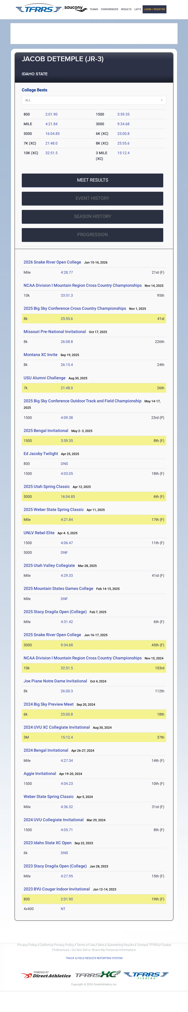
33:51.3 (67, 295)
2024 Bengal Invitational (46, 750)
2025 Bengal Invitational (46, 430)
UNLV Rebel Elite (39, 532)
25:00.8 (123, 133)
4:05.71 (67, 830)
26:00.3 (67, 691)
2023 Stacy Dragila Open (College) (55, 866)
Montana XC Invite (41, 354)
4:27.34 (67, 760)
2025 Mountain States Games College (58, 588)
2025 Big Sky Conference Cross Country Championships (75, 308)
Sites (101, 945)
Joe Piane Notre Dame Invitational (55, 681)
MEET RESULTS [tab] (92, 180)
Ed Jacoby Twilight (41, 453)
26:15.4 (67, 364)
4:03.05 (67, 473)
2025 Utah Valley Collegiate (49, 565)
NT (63, 909)
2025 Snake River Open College (52, 634)
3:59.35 (123, 114)
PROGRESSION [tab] (92, 234)
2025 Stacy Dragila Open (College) (55, 611)
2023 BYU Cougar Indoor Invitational (57, 889)
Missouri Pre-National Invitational (55, 331)
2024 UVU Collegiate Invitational (54, 819)
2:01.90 (51, 114)
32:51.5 (51, 153)
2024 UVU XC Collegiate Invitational (57, 727)
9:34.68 (123, 124)
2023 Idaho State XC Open (48, 842)
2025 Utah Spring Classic (47, 486)
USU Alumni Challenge (45, 377)
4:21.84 (51, 124)
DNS (64, 463)
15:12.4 (123, 153)
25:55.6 (123, 143)
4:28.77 (67, 272)
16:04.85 (52, 133)
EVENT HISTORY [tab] (92, 198)
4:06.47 (67, 543)
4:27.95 (67, 876)
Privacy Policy (27, 945)
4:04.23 (67, 783)
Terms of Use (86, 945)
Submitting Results (120, 945)
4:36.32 (67, 807)
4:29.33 (67, 575)
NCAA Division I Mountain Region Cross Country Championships (83, 285)
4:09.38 (67, 417)
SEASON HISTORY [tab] (92, 216)
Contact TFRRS (148, 945)
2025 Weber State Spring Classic (54, 509)
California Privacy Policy (57, 945)
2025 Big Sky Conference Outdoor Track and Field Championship (82, 400)
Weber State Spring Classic (49, 796)
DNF (64, 552)
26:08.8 (67, 341)
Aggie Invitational (40, 773)
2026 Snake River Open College (52, 262)
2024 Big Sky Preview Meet (49, 704)
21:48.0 (51, 143)
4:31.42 (67, 622)
